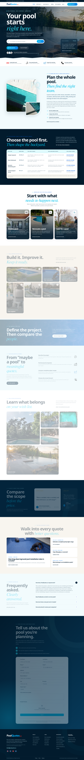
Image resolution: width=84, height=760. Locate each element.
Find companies (58, 4)
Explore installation (62, 261)
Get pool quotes (72, 4)
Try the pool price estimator (63, 145)
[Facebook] (10, 751)
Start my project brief (59, 335)
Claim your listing (71, 737)
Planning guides (59, 742)
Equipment (47, 742)
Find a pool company (60, 740)
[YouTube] (13, 751)
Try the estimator (57, 544)
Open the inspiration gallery (64, 406)
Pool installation (36, 737)
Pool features (35, 742)
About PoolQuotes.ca (60, 746)
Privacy (36, 758)
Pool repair (47, 740)
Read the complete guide (13, 564)
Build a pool (38, 4)
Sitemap (43, 758)
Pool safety (47, 744)
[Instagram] (8, 751)
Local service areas (60, 744)
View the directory (71, 741)
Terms (40, 758)
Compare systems (56, 554)
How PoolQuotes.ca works (54, 121)
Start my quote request (67, 50)
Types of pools (35, 740)
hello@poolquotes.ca (11, 748)
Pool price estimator (60, 737)
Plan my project (23, 47)
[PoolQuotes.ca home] (13, 4)
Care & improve (46, 4)
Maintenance (47, 739)
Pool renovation (48, 737)
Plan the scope (56, 564)
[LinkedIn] (16, 751)
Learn (63, 4)
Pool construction (36, 739)
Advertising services (72, 739)
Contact (57, 748)
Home (34, 4)
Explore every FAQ (12, 606)
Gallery (52, 4)
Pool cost (34, 744)
